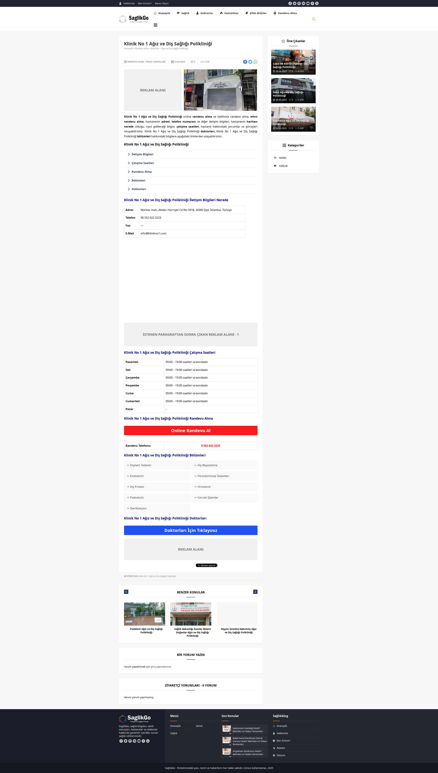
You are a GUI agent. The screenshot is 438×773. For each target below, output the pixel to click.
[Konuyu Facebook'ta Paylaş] (245, 62)
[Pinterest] (312, 3)
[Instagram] (299, 3)
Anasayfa (128, 48)
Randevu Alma (142, 48)
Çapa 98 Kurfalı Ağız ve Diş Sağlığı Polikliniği (290, 65)
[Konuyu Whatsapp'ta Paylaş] (255, 62)
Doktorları (139, 189)
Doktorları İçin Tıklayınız (190, 530)
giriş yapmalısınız (161, 666)
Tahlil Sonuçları (156, 61)
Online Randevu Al (191, 430)
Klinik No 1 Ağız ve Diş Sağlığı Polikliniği (157, 576)
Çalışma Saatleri (143, 163)
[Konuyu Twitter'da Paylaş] (250, 62)
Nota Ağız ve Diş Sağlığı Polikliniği (288, 93)
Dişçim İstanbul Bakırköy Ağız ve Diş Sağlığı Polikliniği (238, 630)
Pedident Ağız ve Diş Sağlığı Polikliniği (146, 630)
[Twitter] (294, 3)
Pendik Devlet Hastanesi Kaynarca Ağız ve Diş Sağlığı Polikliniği (291, 120)
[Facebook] (290, 3)
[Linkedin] (303, 3)
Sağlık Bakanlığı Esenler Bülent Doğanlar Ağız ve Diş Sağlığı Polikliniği (192, 632)
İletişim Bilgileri (142, 154)
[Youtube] (308, 3)
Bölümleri (138, 180)
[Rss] (317, 3)
